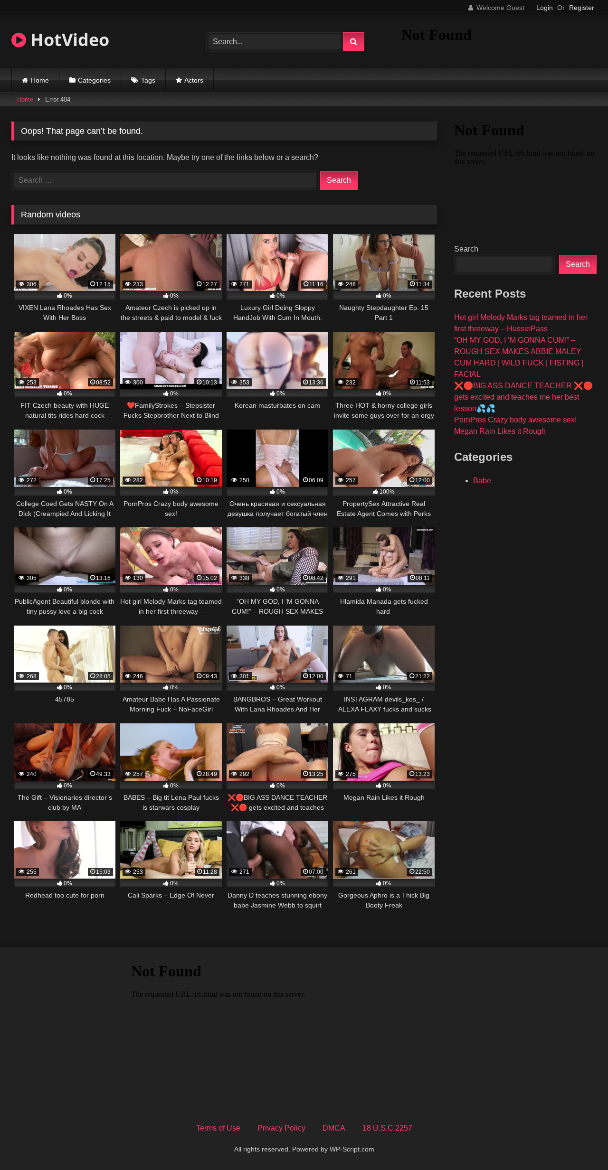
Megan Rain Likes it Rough (500, 431)
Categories (94, 80)
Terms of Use (218, 1128)
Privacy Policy (281, 1128)
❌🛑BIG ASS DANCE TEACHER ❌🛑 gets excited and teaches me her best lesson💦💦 (523, 397)
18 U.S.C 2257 (387, 1128)
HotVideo (67, 39)
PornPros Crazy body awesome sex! (515, 420)
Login (544, 7)
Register (581, 7)
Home (40, 80)
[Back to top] (578, 1142)
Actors (193, 80)
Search (466, 249)
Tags (148, 80)
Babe (482, 481)
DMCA (334, 1128)
